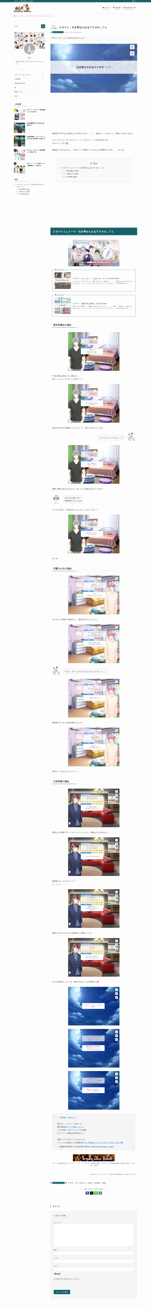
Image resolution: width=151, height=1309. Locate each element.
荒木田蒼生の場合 (72, 171)
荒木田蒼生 (97, 1183)
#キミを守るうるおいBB (113, 1142)
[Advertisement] (93, 110)
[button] (87, 1193)
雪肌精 (104, 1183)
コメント (57, 1222)
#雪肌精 (63, 1117)
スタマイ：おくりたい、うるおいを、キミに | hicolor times (96, 278)
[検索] (135, 1)
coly (76, 1183)
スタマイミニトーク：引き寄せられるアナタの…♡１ (83, 167)
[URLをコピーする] (100, 1193)
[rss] (133, 1)
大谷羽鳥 (89, 1183)
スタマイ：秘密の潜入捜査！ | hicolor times (90, 303)
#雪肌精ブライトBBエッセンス (72, 1126)
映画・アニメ (19, 92)
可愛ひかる (82, 1183)
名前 (55, 1250)
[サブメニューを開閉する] (42, 74)
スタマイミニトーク (58, 32)
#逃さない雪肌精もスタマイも (92, 1142)
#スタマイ (72, 1117)
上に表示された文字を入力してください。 (67, 1279)
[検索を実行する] (43, 26)
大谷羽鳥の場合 (71, 176)
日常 (16, 96)
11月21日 (70, 1183)
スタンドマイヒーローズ (22, 75)
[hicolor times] (22, 8)
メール (56, 1258)
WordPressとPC (20, 83)
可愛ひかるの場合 (72, 173)
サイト (56, 1266)
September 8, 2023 (106, 1146)
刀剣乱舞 (17, 79)
